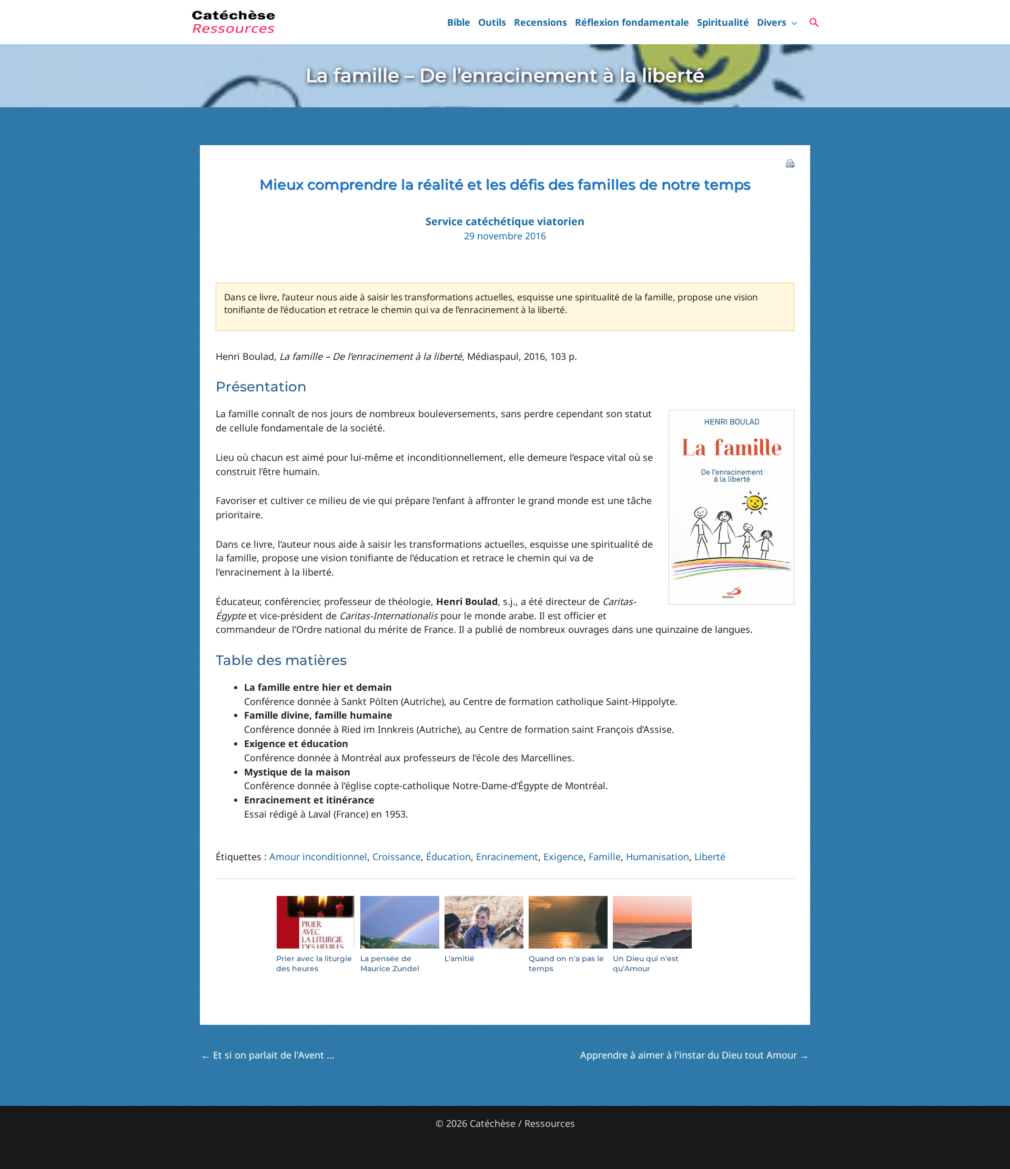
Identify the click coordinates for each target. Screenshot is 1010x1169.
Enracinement (507, 856)
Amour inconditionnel (318, 856)
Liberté (709, 856)
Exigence (563, 856)
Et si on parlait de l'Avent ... (268, 1055)
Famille (605, 856)
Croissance (396, 856)
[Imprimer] (790, 162)
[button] (791, 22)
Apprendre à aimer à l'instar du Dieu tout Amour (694, 1055)
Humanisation (657, 856)
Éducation (448, 856)
